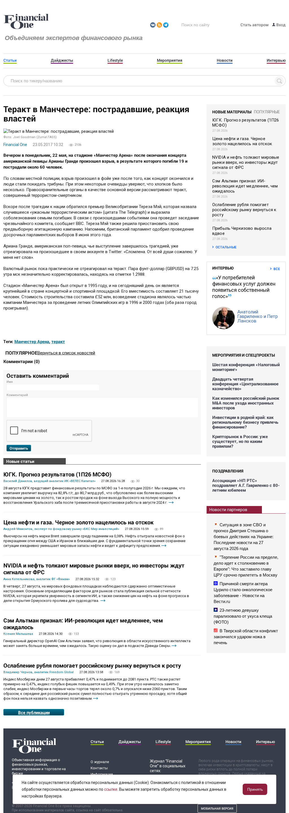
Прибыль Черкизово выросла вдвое (242, 231)
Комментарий (17, 395)
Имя (9, 382)
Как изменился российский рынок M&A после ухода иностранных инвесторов (245, 403)
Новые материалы (231, 111)
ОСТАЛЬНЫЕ (226, 247)
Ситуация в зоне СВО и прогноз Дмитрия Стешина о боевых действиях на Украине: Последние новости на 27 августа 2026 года (243, 536)
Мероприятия (169, 60)
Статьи (10, 60)
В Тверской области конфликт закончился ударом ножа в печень (246, 636)
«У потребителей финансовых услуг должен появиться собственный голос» (243, 287)
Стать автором (254, 24)
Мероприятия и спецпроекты (243, 355)
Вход (280, 24)
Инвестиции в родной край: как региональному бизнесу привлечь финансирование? (245, 422)
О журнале (100, 762)
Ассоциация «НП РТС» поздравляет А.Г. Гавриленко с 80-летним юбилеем (246, 485)
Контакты (99, 768)
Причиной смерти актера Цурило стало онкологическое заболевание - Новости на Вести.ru (243, 592)
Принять (255, 789)
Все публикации (34, 712)
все (276, 268)
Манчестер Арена (31, 341)
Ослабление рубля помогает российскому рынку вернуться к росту (92, 665)
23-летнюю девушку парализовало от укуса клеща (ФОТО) (243, 616)
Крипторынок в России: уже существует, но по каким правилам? (240, 441)
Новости (225, 60)
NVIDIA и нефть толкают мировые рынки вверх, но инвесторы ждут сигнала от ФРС (93, 569)
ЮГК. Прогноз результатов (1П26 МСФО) (57, 474)
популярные (267, 112)
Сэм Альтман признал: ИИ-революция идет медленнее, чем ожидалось (83, 624)
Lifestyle (115, 60)
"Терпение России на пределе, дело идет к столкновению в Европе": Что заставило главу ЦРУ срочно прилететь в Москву (246, 566)
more (171, 502)
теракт (58, 341)
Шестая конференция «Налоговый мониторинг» (246, 367)
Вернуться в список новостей (66, 352)
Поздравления (227, 471)
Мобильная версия (217, 808)
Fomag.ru (26, 22)
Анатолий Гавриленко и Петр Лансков (257, 316)
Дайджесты (62, 60)
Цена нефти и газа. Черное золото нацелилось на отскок (78, 522)
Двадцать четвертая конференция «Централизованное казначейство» (245, 384)
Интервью (276, 60)
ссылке (110, 789)
